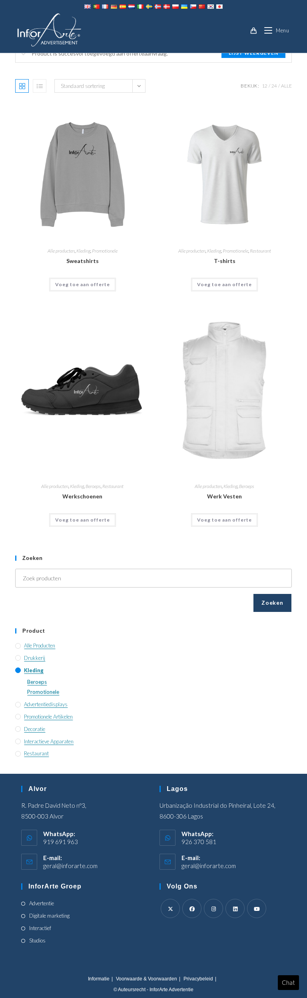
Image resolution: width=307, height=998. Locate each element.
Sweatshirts (82, 260)
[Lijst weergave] (39, 86)
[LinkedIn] (235, 908)
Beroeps (93, 486)
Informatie (99, 979)
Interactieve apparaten (49, 741)
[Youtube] (256, 908)
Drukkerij (34, 658)
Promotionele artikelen (48, 716)
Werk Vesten (224, 496)
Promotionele (105, 251)
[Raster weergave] (22, 86)
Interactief (40, 928)
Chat (288, 982)
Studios (37, 940)
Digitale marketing (49, 915)
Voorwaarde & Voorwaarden (146, 979)
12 (264, 86)
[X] (170, 908)
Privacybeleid (198, 979)
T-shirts (224, 260)
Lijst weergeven (253, 53)
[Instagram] (213, 908)
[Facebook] (191, 908)
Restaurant (260, 251)
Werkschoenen (82, 496)
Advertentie (41, 903)
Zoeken (272, 602)
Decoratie (34, 729)
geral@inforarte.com (70, 865)
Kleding (83, 251)
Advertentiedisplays (46, 704)
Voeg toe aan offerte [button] (82, 284)
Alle (286, 86)
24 (274, 86)
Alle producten (61, 251)
